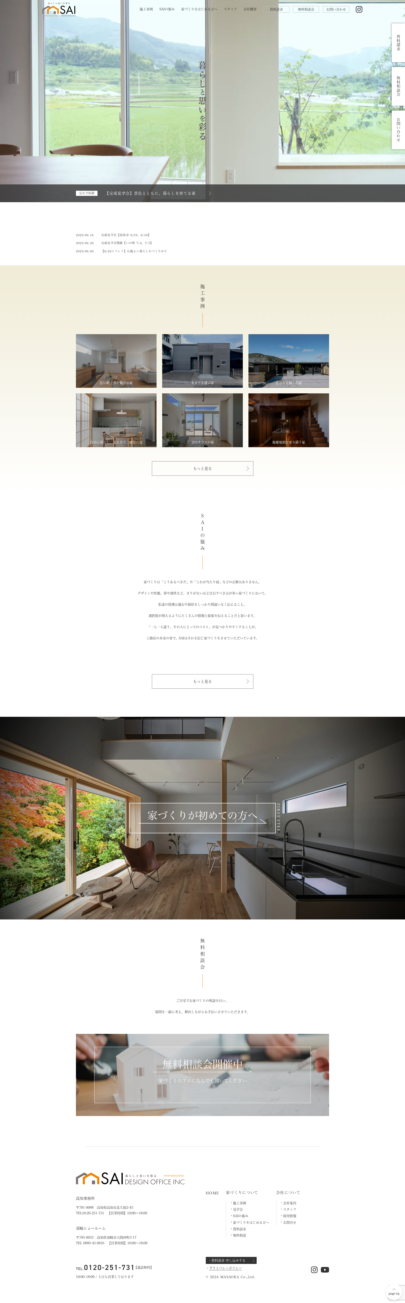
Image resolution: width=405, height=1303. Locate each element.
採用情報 (289, 1216)
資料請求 (276, 9)
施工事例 (146, 9)
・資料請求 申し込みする (226, 1260)
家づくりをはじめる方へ (199, 9)
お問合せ (289, 1222)
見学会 (238, 1209)
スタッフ (230, 9)
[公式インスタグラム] (359, 9)
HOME (212, 1193)
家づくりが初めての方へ (202, 815)
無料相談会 (306, 9)
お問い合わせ (336, 9)
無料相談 (239, 1235)
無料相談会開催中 (202, 1064)
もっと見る (202, 468)
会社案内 (289, 1203)
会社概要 (250, 9)
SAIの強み (167, 9)
